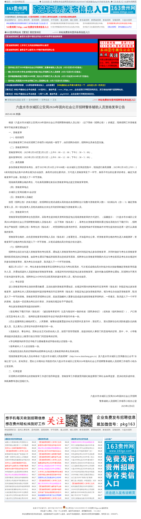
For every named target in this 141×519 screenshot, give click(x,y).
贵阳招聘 (45, 20)
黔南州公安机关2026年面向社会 (82, 463)
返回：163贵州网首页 (15, 2)
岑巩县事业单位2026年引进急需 (82, 454)
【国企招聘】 (112, 27)
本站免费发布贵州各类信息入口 (74, 32)
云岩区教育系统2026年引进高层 (16, 492)
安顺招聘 (116, 20)
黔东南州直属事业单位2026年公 (16, 489)
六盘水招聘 (127, 20)
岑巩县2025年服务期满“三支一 (82, 451)
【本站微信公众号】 (124, 27)
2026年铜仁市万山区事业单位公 (82, 448)
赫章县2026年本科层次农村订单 (82, 492)
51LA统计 (97, 511)
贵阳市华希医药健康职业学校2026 (17, 460)
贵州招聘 (35, 20)
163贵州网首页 (10, 17)
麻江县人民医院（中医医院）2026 (83, 481)
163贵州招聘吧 (33, 17)
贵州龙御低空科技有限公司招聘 (16, 483)
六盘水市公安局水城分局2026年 (16, 495)
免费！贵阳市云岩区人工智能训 (16, 457)
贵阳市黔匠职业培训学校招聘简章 (17, 486)
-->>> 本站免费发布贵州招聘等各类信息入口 (113, 100)
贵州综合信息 (22, 17)
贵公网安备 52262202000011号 (76, 508)
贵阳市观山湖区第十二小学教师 (16, 445)
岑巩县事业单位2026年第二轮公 (82, 457)
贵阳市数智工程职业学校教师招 (16, 478)
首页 (23, 100)
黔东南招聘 (84, 20)
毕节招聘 (55, 20)
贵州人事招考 (24, 20)
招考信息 (45, 100)
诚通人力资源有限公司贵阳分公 (16, 442)
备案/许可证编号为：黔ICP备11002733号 (47, 508)
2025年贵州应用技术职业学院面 (82, 472)
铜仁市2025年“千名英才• (80, 495)
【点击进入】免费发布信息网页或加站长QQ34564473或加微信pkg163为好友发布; (75, 2)
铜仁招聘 (74, 20)
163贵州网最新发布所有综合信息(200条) (65, 27)
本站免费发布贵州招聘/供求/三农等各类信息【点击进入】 (27, 23)
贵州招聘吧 (33, 100)
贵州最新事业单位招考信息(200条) (119, 23)
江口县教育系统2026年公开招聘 (82, 466)
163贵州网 (16, 8)
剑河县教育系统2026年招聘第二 (82, 486)
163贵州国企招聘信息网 (67, 17)
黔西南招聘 (96, 20)
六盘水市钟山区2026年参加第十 (82, 460)
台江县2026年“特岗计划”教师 (81, 478)
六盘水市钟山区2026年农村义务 (82, 469)
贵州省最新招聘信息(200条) (93, 23)
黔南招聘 (107, 20)
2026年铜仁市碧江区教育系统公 (82, 475)
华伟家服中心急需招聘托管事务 (16, 472)
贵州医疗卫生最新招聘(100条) (94, 27)
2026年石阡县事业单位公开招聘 (82, 489)
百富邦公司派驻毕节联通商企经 (16, 481)
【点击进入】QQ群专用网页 (125, 2)
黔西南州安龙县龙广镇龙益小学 (16, 454)
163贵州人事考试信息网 (48, 17)
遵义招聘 (64, 20)
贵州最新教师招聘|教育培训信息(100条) (64, 23)
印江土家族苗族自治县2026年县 (82, 445)
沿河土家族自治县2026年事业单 (82, 498)
